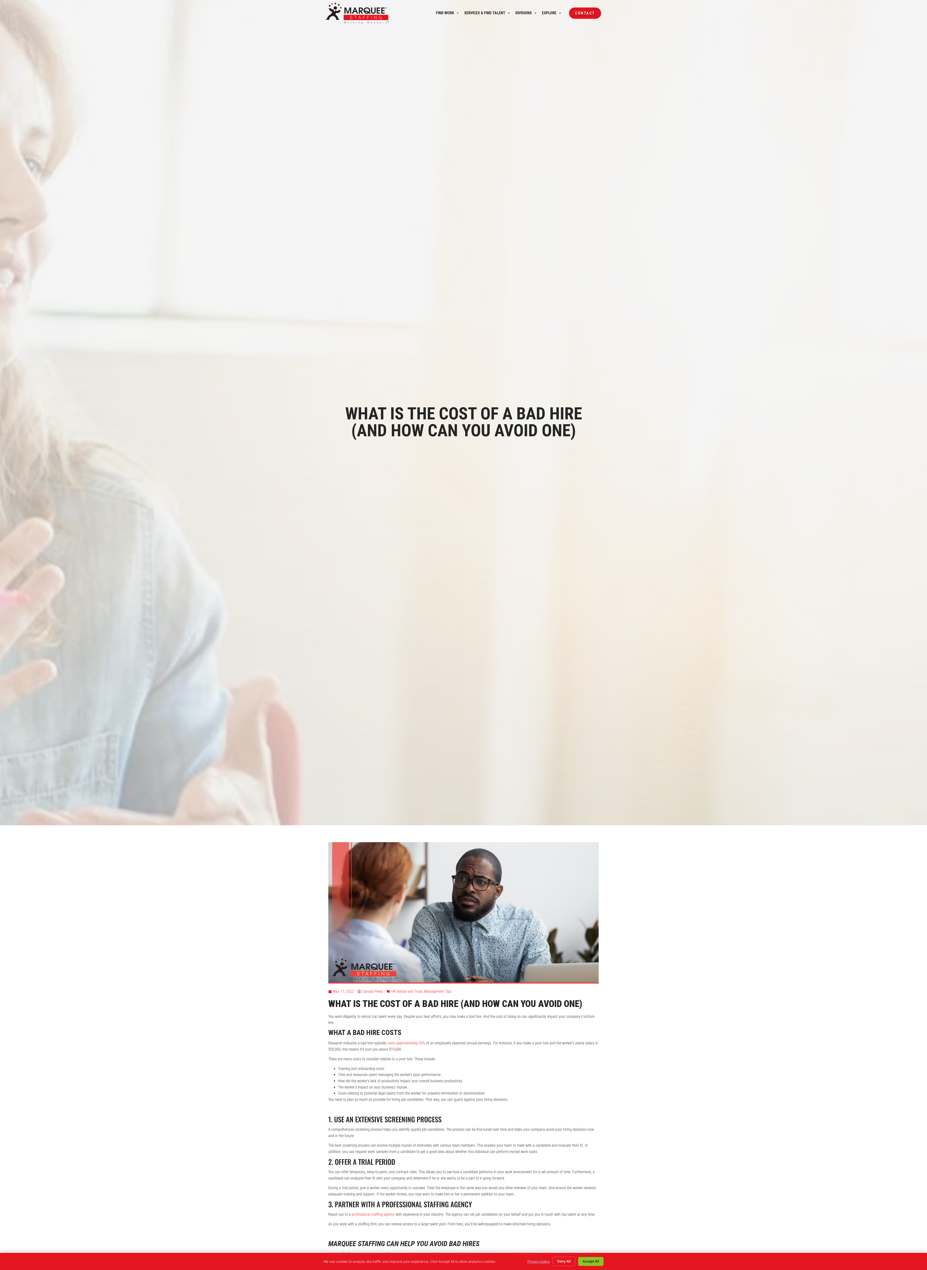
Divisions (523, 14)
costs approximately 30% (406, 1043)
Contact (582, 15)
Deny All (564, 1261)
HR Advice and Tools (406, 991)
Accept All (591, 1261)
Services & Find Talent (484, 14)
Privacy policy (538, 1261)
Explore (549, 14)
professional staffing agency (373, 1214)
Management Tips (437, 991)
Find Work (445, 14)
